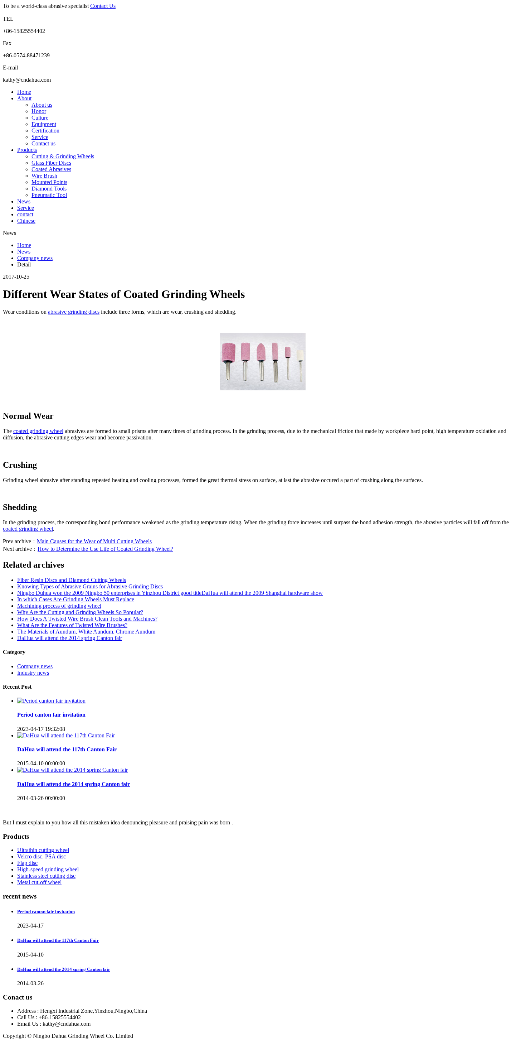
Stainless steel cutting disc (46, 876)
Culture (39, 118)
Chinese (26, 221)
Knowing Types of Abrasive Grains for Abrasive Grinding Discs (90, 586)
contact (25, 214)
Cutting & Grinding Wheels (62, 156)
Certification (45, 130)
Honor (38, 111)
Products (27, 150)
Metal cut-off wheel (39, 882)
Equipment (43, 124)
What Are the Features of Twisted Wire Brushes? (72, 625)
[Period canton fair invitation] (51, 701)
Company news (35, 258)
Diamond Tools (49, 189)
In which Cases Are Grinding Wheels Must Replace (75, 599)
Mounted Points (49, 182)
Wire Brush (44, 176)
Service (39, 137)
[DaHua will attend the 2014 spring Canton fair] (72, 770)
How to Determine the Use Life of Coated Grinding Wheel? (105, 549)
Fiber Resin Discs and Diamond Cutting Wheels (71, 580)
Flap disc (27, 863)
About (24, 98)
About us (41, 105)
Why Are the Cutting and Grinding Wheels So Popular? (80, 612)
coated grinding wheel (38, 431)
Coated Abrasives (51, 169)
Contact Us (103, 6)
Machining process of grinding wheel (59, 606)
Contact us (43, 143)
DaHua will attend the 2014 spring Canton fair (69, 638)
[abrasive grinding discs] (263, 388)
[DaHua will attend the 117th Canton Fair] (66, 735)
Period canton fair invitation (51, 715)
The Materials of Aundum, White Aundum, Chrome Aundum (86, 632)
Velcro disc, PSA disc (41, 856)
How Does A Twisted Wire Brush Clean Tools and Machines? (87, 619)
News (23, 201)
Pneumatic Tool (49, 195)
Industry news (33, 673)
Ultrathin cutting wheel (43, 850)
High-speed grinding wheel (48, 869)
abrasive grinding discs (73, 312)
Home (24, 92)
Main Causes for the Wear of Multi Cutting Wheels (94, 541)
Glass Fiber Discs (51, 163)
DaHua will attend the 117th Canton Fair (67, 749)
